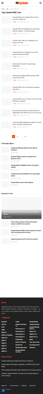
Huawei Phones (35, 324)
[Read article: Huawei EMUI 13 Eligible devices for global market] (6, 167)
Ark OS (4, 324)
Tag (7, 9)
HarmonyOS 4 (20, 334)
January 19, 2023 (15, 161)
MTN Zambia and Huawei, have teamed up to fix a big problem (21, 370)
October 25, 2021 (22, 127)
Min (15, 22)
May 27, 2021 (15, 235)
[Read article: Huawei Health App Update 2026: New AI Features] (6, 150)
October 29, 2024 (22, 22)
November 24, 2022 (22, 33)
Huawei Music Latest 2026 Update (22, 182)
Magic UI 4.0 (34, 337)
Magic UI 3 (33, 331)
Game (17, 322)
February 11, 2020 (16, 178)
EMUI (3, 330)
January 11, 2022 (21, 80)
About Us (4, 385)
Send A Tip (32, 385)
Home (3, 9)
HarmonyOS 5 (20, 337)
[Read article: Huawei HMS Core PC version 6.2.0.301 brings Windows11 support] (7, 101)
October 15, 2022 (22, 45)
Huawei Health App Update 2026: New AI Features (17, 361)
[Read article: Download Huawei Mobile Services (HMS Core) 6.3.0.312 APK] (7, 78)
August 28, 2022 (7, 217)
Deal (3, 327)
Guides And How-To (21, 325)
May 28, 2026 (15, 185)
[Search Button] (41, 3)
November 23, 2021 (22, 103)
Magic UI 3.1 (33, 334)
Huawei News (34, 322)
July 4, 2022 (14, 241)
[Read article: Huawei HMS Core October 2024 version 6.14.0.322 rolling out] (7, 19)
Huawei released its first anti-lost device (24, 239)
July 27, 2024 (21, 68)
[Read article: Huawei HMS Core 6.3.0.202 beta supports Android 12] (7, 89)
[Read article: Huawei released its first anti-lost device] (6, 241)
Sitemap (23, 385)
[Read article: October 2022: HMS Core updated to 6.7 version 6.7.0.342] (7, 43)
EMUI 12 (4, 343)
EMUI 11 (4, 340)
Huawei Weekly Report (34, 328)
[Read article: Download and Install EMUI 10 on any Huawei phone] (6, 176)
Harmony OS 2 (20, 329)
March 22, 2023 (15, 169)
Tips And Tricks (35, 342)
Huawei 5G (19, 345)
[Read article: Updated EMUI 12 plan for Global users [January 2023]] (6, 158)
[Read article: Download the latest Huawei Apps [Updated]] (7, 66)
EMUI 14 (4, 348)
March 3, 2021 (15, 226)
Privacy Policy (14, 385)
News (31, 339)
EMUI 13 (4, 346)
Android (4, 322)
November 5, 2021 (22, 115)
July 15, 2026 (15, 152)
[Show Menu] (2, 3)
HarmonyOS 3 (20, 331)
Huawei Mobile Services (20, 351)
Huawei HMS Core (14, 9)
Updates (32, 347)
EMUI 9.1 (4, 351)
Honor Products (21, 342)
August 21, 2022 (21, 57)
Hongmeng (19, 339)
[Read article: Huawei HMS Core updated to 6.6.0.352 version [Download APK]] (7, 54)
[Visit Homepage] (21, 3)
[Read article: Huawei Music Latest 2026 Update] (6, 184)
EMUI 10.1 (4, 338)
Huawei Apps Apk (21, 347)
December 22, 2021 (22, 92)
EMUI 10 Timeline (7, 335)
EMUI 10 (4, 332)
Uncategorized (34, 345)
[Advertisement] (21, 270)
